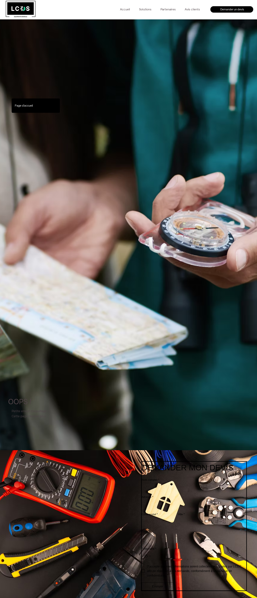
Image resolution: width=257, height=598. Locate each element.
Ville (181, 514)
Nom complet (150, 479)
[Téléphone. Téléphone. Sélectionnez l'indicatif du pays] (147, 556)
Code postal (150, 514)
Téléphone (149, 548)
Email (146, 531)
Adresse (147, 496)
